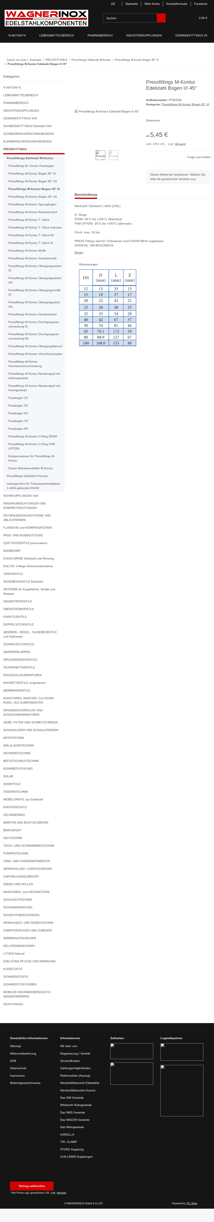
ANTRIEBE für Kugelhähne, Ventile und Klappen (30, 604)
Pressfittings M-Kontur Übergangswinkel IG (35, 272)
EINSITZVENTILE (14, 630)
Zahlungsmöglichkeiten (76, 1081)
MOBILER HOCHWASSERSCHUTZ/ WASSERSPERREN (26, 1007)
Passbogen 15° (18, 411)
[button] (177, 18)
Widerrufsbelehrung (24, 1067)
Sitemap (16, 1059)
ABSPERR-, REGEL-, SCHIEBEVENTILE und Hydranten (31, 647)
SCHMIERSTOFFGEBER (18, 998)
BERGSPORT (11, 843)
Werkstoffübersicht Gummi (79, 1104)
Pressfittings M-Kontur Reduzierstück (34, 212)
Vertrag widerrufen (31, 1199)
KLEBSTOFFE (11, 982)
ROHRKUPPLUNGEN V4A (20, 509)
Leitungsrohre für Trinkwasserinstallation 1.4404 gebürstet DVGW (33, 499)
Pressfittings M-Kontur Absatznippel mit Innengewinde (33, 401)
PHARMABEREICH (15, 103)
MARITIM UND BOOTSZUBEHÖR (25, 836)
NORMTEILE (11, 797)
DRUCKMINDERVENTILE (19, 673)
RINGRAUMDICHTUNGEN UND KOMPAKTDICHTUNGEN (24, 519)
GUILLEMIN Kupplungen (77, 1170)
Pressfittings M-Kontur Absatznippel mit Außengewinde (33, 389)
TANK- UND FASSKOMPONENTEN (26, 874)
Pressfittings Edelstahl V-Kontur (29, 489)
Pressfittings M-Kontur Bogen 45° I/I (34, 189)
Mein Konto (150, 4)
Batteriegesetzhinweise (26, 1096)
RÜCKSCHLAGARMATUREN (21, 688)
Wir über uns (69, 1059)
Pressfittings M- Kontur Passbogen (32, 166)
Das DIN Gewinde (72, 1111)
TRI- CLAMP (68, 1155)
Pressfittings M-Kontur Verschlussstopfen (24, 365)
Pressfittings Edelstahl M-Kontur (30, 158)
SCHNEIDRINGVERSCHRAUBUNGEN (27, 134)
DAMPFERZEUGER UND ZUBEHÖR (26, 944)
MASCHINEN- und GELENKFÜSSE (26, 905)
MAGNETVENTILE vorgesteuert (24, 696)
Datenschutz (19, 1081)
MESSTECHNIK (13, 751)
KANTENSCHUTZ (14, 820)
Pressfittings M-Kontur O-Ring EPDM (33, 450)
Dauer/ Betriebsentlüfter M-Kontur (32, 481)
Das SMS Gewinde (72, 1126)
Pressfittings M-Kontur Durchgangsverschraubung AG (35, 341)
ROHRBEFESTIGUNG (17, 782)
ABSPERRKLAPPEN (15, 665)
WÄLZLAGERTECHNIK (17, 759)
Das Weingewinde (72, 1140)
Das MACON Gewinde (75, 1133)
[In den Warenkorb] (78, 77)
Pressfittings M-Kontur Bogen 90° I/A (33, 181)
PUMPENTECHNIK (15, 867)
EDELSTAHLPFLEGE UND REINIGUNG (28, 974)
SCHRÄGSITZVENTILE (17, 657)
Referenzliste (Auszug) (75, 1089)
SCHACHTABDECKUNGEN (20, 928)
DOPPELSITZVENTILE (17, 638)
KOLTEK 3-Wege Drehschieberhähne (28, 579)
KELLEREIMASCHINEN (18, 959)
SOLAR (8, 789)
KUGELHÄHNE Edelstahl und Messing (29, 572)
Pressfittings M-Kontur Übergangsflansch (24, 353)
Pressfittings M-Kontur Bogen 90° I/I (33, 174)
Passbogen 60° (18, 426)
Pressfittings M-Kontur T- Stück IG (31, 247)
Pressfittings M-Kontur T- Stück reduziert (30, 230)
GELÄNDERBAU (13, 828)
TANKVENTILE (12, 587)
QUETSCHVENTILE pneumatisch (25, 556)
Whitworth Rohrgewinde (77, 1118)
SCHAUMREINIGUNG (17, 920)
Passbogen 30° (18, 419)
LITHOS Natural (14, 967)
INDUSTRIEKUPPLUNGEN (20, 111)
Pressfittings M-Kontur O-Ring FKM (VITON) (32, 459)
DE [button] (110, 4)
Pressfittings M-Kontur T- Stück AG (32, 240)
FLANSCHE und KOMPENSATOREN (27, 541)
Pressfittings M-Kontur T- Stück (30, 220)
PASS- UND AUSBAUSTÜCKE (22, 548)
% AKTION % (12, 88)
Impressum (18, 1089)
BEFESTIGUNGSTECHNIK (20, 774)
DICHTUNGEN (12, 1017)
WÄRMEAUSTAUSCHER (19, 951)
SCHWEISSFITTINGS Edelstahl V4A (26, 126)
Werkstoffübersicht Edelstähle (81, 1096)
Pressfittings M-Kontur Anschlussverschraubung (26, 377)
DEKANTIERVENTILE (17, 615)
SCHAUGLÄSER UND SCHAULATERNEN (29, 743)
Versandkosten (70, 1074)
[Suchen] (161, 18)
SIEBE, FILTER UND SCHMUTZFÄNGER (29, 736)
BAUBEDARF (11, 564)
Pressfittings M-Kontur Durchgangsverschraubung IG (35, 329)
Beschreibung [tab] (87, 199)
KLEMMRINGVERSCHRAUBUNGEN (26, 142)
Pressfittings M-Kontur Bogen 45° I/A (33, 197)
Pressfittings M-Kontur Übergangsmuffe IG (32, 297)
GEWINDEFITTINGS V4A (19, 118)
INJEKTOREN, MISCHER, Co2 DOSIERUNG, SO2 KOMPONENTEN (31, 713)
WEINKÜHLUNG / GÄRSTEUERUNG (27, 882)
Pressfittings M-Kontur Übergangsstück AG (32, 309)
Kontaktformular (176, 4)
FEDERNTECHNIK (15, 805)
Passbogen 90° (18, 442)
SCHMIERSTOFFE (14, 990)
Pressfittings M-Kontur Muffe (28, 255)
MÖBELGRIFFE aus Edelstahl (22, 813)
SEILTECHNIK (12, 851)
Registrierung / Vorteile (76, 1067)
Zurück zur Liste (16, 60)
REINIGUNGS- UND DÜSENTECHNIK (27, 936)
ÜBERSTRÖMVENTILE (17, 622)
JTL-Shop (192, 1216)
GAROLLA (66, 1148)
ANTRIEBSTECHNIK (16, 766)
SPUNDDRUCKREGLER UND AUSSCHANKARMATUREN (22, 725)
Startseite (128, 4)
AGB (13, 1074)
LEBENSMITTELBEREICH (19, 95)
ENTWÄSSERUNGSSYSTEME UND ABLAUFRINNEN (26, 531)
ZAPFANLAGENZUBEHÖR (20, 890)
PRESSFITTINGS (14, 149)
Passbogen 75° (18, 434)
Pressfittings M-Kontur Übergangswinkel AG (35, 285)
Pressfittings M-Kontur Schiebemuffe (34, 263)
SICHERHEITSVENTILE (18, 681)
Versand (180, 149)
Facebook (200, 4)
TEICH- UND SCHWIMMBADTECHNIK (28, 859)
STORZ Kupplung (72, 1163)
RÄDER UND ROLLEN (17, 897)
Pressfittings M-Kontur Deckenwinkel (34, 319)
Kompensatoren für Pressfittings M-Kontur (33, 471)
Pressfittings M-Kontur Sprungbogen (34, 204)
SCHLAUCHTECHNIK (17, 913)
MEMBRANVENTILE (16, 704)
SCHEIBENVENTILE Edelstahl (22, 595)
